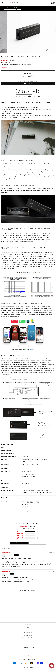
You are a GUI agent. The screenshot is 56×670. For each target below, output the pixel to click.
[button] (5, 60)
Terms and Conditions (28, 637)
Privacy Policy (28, 635)
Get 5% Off (27, 642)
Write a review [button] (19, 543)
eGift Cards (28, 624)
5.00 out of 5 (32, 526)
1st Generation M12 (24, 169)
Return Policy (28, 632)
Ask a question (28, 511)
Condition (28, 73)
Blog (28, 627)
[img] (6, 552)
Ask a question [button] (37, 543)
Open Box (31, 76)
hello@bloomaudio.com (28, 647)
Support (28, 630)
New (23, 76)
